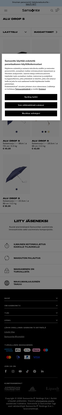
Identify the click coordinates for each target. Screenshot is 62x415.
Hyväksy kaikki (31, 97)
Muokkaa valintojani (31, 113)
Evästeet (42, 89)
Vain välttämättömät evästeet (31, 105)
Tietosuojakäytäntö (23, 89)
